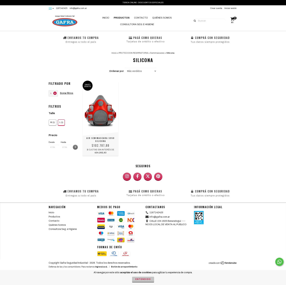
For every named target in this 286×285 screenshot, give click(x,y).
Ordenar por (116, 71)
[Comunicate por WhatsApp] (279, 262)
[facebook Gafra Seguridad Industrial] (137, 177)
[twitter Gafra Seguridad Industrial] (148, 177)
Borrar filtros (66, 93)
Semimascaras (157, 53)
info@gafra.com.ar (78, 8)
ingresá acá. (101, 267)
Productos (122, 18)
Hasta (63, 142)
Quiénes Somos (162, 18)
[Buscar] (194, 20)
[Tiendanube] (222, 264)
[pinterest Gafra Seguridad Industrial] (158, 177)
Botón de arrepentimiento (124, 267)
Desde (52, 142)
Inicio (105, 18)
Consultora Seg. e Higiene (137, 24)
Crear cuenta (216, 8)
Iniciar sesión (230, 8)
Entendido (143, 279)
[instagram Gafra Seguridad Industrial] (127, 177)
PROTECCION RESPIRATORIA (133, 53)
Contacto (141, 18)
